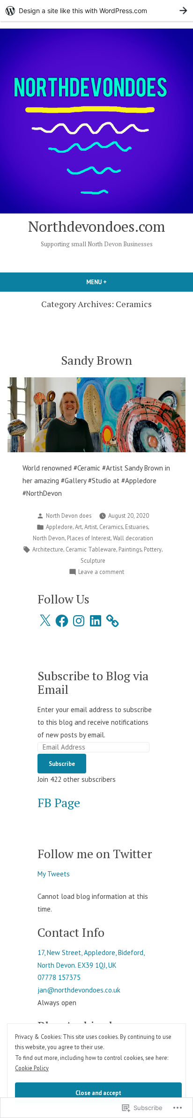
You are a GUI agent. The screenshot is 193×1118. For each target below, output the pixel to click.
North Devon (49, 538)
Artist (90, 526)
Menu (112, 282)
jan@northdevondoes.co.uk (78, 990)
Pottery (153, 549)
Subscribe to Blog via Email (92, 682)
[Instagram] (78, 620)
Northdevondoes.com (96, 226)
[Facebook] (61, 620)
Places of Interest (89, 538)
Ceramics (111, 526)
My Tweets (53, 873)
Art (78, 526)
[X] (44, 620)
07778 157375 (59, 977)
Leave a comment (101, 572)
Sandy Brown (96, 360)
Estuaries (136, 526)
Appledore (59, 526)
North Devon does (68, 515)
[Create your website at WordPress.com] (96, 10)
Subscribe (62, 763)
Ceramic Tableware (91, 549)
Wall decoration (133, 538)
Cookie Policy (32, 1068)
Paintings (130, 549)
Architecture (47, 549)
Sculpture (93, 560)
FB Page (58, 802)
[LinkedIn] (95, 620)
